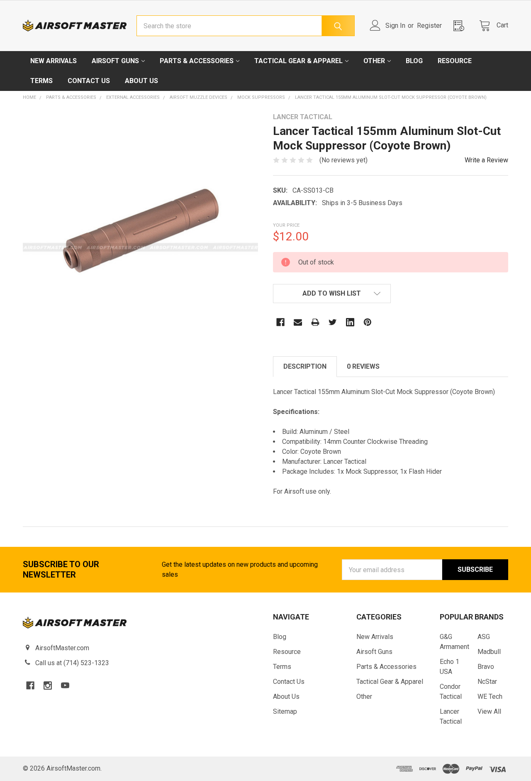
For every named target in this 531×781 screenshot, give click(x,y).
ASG (483, 637)
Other (374, 61)
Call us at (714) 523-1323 (72, 663)
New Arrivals (53, 61)
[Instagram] (47, 685)
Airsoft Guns (115, 61)
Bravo (485, 667)
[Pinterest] (367, 322)
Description (304, 366)
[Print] (315, 322)
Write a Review (486, 160)
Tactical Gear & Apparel (298, 61)
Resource (455, 61)
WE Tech (489, 696)
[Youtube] (65, 685)
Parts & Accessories (197, 61)
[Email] (297, 322)
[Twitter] (332, 322)
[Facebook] (280, 322)
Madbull (489, 652)
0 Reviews (363, 366)
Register (429, 25)
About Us (141, 81)
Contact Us (89, 81)
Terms (41, 81)
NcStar (487, 682)
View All (489, 711)
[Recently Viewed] (461, 25)
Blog (414, 61)
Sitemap (285, 711)
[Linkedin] (350, 322)
